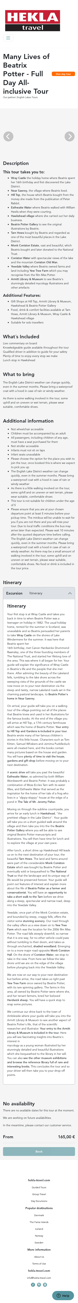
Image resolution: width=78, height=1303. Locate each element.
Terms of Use (39, 1263)
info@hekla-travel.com (39, 1277)
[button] (8, 136)
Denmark (39, 1215)
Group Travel (39, 1194)
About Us (39, 1256)
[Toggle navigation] (8, 38)
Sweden (39, 1242)
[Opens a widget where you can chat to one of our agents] (63, 1296)
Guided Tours (39, 1187)
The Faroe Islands (39, 1222)
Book (39, 1151)
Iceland (39, 1228)
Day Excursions (39, 1200)
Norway (39, 1235)
